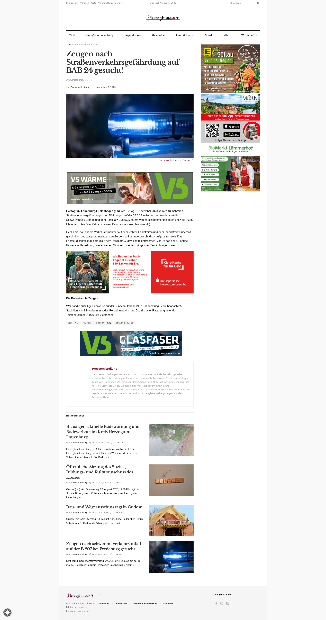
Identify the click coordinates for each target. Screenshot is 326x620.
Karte (93, 3)
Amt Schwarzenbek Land (86, 44)
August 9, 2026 (99, 483)
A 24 (77, 323)
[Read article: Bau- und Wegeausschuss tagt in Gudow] (171, 520)
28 (120, 483)
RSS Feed (168, 603)
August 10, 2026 (100, 442)
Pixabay (186, 160)
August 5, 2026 (99, 512)
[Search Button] (258, 3)
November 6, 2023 (106, 87)
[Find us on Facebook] (216, 604)
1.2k (121, 442)
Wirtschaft (248, 35)
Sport (208, 35)
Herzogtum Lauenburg (99, 35)
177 (120, 512)
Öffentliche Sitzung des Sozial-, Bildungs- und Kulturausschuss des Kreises (99, 472)
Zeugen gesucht (124, 323)
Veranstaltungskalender (110, 3)
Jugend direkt (133, 35)
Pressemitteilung (80, 87)
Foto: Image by (165, 160)
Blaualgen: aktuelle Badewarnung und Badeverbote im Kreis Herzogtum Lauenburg (103, 431)
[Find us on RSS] (227, 604)
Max (175, 160)
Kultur (226, 35)
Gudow (87, 323)
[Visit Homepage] (163, 18)
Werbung (84, 3)
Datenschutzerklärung (144, 603)
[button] (7, 612)
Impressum (72, 3)
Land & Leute (184, 35)
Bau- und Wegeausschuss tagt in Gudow (104, 507)
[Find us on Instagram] (221, 604)
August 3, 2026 (99, 554)
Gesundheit (159, 35)
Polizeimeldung (103, 323)
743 (120, 554)
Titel (72, 35)
